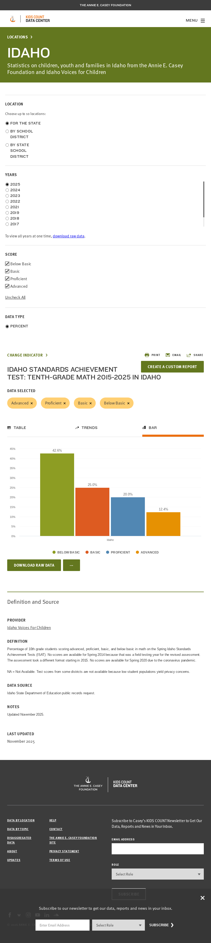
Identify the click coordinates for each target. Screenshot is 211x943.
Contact (56, 829)
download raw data (68, 236)
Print (156, 355)
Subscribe (159, 925)
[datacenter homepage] (38, 18)
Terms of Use (59, 860)
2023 (15, 195)
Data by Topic (18, 829)
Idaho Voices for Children (29, 627)
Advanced (20, 403)
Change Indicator (25, 355)
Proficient (53, 403)
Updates (13, 860)
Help (52, 820)
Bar (153, 427)
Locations (17, 37)
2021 (14, 207)
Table (20, 427)
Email (176, 355)
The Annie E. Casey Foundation (105, 5)
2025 (15, 184)
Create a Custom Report (172, 366)
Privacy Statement (64, 851)
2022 (15, 201)
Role (115, 864)
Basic (82, 403)
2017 (14, 224)
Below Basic (114, 403)
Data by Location (20, 820)
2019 (14, 212)
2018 (14, 218)
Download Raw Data (34, 565)
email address (123, 839)
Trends (90, 427)
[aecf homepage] (12, 18)
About (12, 851)
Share (198, 355)
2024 (15, 190)
